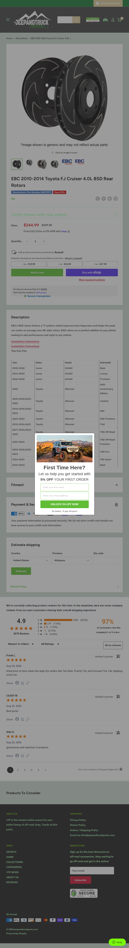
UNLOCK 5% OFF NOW (64, 504)
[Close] (91, 436)
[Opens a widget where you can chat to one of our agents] (117, 942)
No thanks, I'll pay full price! (64, 511)
